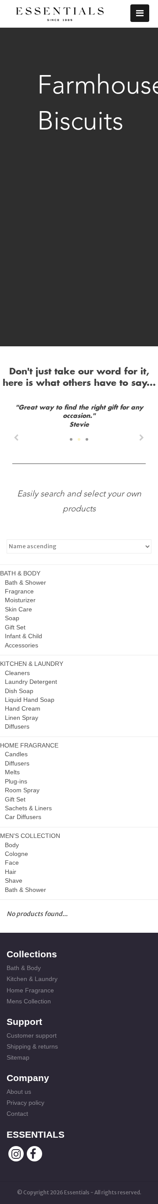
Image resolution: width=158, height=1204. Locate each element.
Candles (16, 754)
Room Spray (22, 790)
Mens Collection (29, 1001)
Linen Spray (21, 717)
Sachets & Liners (28, 808)
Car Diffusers (23, 816)
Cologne (16, 853)
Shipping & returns (32, 1046)
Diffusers (17, 726)
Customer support (32, 1035)
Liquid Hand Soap (29, 699)
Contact (17, 1113)
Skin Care (18, 609)
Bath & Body (20, 573)
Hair (10, 871)
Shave (13, 880)
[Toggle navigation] (139, 13)
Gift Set (15, 627)
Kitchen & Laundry (31, 663)
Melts (12, 772)
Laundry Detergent (31, 681)
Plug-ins (16, 781)
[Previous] (16, 437)
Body (12, 844)
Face (12, 862)
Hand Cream (22, 708)
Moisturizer (20, 600)
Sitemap (18, 1057)
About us (19, 1091)
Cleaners (17, 672)
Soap (12, 618)
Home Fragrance (29, 745)
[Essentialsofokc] (60, 12)
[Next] (142, 437)
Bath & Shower (25, 582)
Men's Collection (30, 835)
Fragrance (19, 591)
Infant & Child (23, 636)
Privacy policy (25, 1102)
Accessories (21, 645)
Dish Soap (19, 690)
